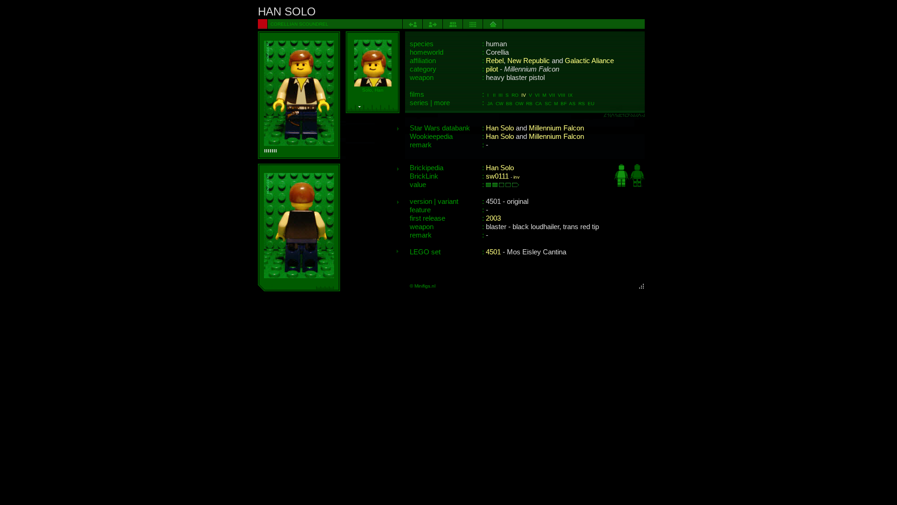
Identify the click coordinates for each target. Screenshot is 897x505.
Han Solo (500, 128)
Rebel (495, 61)
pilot (492, 69)
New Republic (528, 61)
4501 (493, 252)
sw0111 (497, 176)
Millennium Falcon (556, 128)
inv (516, 177)
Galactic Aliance (589, 61)
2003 (493, 218)
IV (523, 95)
